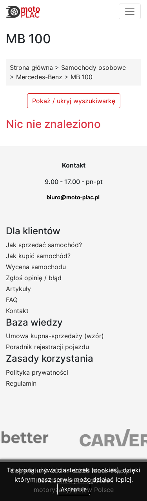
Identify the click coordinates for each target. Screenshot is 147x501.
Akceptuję (74, 489)
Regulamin (21, 383)
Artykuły (18, 289)
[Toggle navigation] (130, 11)
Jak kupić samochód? (38, 256)
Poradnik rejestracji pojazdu (47, 347)
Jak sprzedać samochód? (44, 245)
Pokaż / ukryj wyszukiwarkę (73, 101)
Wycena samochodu (36, 267)
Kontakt (17, 311)
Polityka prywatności (37, 372)
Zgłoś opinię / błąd (34, 278)
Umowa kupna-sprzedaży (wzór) (55, 336)
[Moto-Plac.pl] (23, 11)
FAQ (12, 300)
